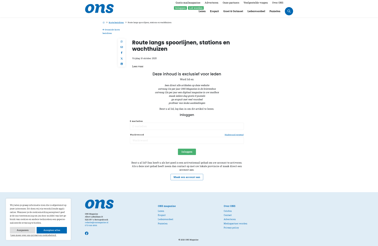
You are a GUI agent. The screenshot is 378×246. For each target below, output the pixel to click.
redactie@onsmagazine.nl (96, 222)
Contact (228, 215)
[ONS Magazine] (99, 8)
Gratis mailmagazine (188, 2)
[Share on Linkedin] (121, 64)
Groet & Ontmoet (233, 11)
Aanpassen (23, 230)
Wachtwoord (137, 134)
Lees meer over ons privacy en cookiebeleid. (33, 235)
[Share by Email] (121, 47)
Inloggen (180, 7)
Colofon (228, 211)
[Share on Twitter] (121, 58)
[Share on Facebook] (121, 52)
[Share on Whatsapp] (121, 41)
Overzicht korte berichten (111, 31)
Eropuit (214, 11)
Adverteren (211, 2)
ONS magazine (167, 206)
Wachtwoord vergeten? (234, 134)
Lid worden (196, 7)
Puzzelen (274, 11)
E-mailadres (136, 121)
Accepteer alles (51, 230)
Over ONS (277, 2)
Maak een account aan (186, 177)
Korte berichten (116, 22)
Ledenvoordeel (256, 11)
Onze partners (231, 2)
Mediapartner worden (235, 223)
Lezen (202, 11)
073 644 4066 (91, 225)
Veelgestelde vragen (255, 2)
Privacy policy (231, 227)
